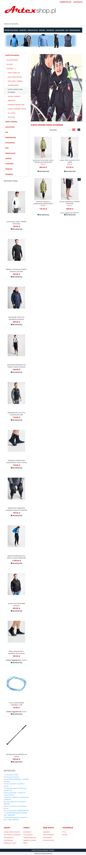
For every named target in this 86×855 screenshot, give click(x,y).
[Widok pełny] (78, 130)
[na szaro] (43, 40)
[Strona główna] (30, 10)
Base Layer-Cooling (15, 77)
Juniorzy (10, 69)
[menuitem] (11, 30)
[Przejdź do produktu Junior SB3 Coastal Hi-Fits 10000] (70, 148)
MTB (7, 148)
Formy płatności (9, 837)
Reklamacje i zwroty (10, 843)
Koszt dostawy (8, 840)
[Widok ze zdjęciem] (73, 130)
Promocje (9, 174)
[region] (43, 40)
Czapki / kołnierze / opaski (17, 109)
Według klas (10, 153)
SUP (6, 132)
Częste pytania (28, 835)
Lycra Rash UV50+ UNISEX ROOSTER (17, 811)
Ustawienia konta (48, 840)
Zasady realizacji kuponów (12, 832)
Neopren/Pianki (13, 85)
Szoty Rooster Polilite (11, 775)
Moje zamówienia (48, 835)
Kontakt (65, 835)
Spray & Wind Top (14, 73)
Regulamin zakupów (29, 840)
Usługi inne (10, 127)
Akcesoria (11, 117)
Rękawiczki (11, 101)
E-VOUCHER (9, 164)
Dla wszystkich (12, 60)
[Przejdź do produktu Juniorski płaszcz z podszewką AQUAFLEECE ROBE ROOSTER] (43, 189)
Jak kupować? (27, 832)
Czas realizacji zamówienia (12, 835)
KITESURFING (10, 143)
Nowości (8, 169)
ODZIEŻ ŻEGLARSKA (12, 55)
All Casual (11, 113)
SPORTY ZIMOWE (11, 122)
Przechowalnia (47, 837)
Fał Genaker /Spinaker (12, 777)
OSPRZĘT (8, 158)
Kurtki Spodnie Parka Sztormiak (15, 91)
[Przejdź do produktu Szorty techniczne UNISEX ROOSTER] (70, 189)
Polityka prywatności (29, 837)
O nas (64, 832)
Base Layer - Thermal (15, 81)
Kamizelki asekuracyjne (16, 105)
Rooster (43, 164)
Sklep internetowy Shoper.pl (43, 853)
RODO (25, 843)
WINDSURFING (10, 138)
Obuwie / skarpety (14, 96)
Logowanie (46, 832)
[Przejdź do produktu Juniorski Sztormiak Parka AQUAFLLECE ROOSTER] (43, 148)
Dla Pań (10, 64)
